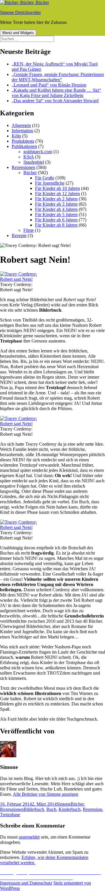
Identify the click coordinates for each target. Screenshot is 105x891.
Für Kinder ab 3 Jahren (56, 204)
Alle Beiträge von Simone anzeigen (45, 794)
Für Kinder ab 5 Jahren (56, 214)
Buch (51, 809)
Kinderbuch (69, 809)
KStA (28, 156)
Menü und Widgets (18, 33)
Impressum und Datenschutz (26, 883)
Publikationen (24, 146)
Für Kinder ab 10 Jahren (57, 188)
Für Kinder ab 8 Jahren (56, 225)
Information (22, 130)
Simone (64, 804)
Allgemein (21, 125)
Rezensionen (23, 167)
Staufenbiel (33, 162)
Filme (28, 230)
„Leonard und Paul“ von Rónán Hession (49, 84)
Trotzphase (10, 814)
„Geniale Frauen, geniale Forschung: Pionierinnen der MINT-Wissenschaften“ (58, 77)
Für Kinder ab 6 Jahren (56, 219)
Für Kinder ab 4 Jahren (56, 209)
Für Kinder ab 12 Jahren (57, 193)
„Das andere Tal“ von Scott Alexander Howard (55, 100)
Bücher (30, 172)
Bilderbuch (34, 809)
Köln (16, 135)
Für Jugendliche (49, 183)
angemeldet (29, 836)
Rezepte (19, 235)
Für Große (44, 177)
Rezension (92, 809)
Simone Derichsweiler (20, 12)
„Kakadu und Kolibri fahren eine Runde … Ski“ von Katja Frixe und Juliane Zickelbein (56, 93)
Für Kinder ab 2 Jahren (56, 198)
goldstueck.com (37, 151)
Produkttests (23, 141)
